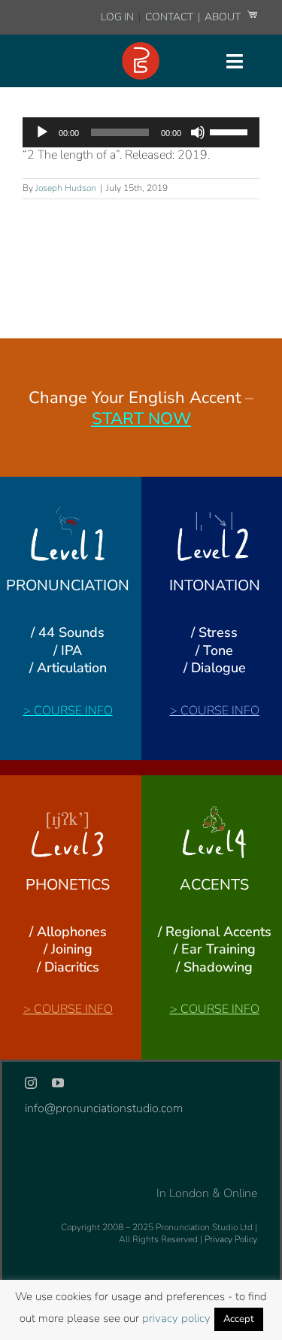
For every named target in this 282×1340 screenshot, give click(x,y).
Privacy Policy (231, 1239)
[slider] (231, 130)
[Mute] (197, 132)
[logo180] (140, 48)
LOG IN (117, 17)
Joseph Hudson (65, 188)
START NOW (141, 419)
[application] (141, 132)
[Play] (42, 132)
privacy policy (176, 1318)
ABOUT (224, 17)
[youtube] (58, 1083)
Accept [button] (238, 1319)
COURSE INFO (73, 710)
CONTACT (170, 17)
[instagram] (31, 1083)
